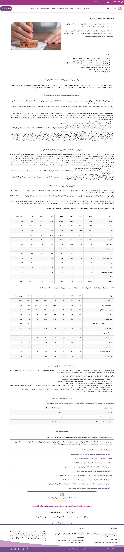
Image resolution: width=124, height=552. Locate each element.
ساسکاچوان (109, 244)
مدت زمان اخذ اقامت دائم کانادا (98, 69)
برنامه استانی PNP (107, 305)
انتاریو (110, 221)
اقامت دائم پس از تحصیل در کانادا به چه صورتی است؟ (92, 458)
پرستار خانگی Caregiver (106, 352)
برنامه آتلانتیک (108, 328)
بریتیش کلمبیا (108, 226)
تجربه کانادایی (108, 301)
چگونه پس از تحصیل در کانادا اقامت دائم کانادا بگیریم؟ (90, 59)
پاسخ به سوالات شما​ (101, 72)
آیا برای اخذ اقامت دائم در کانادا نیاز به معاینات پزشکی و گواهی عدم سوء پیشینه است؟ (82, 475)
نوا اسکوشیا (109, 249)
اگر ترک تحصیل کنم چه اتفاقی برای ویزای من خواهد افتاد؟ (91, 463)
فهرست (107, 54)
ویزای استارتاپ (108, 338)
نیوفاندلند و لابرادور (107, 263)
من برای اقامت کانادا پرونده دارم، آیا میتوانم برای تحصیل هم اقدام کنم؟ (87, 467)
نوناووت (110, 277)
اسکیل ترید (109, 342)
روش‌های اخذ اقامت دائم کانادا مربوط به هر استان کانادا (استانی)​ (87, 63)
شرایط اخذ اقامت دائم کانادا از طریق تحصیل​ (94, 67)
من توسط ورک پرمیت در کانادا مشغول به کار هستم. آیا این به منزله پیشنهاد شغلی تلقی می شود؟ (78, 484)
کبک (111, 230)
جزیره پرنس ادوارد (107, 258)
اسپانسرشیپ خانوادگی (106, 310)
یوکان (110, 267)
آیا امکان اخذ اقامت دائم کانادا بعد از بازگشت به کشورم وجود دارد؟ (89, 488)
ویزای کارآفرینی (108, 356)
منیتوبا (110, 240)
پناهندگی (109, 314)
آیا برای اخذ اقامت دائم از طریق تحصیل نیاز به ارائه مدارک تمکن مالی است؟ (86, 480)
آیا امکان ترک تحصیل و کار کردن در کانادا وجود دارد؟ (93, 471)
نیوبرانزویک (109, 254)
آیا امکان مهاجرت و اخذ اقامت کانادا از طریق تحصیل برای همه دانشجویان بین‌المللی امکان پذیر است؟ (78, 437)
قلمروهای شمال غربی (106, 272)
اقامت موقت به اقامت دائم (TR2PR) (102, 324)
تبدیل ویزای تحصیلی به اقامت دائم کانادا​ (95, 65)
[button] (2, 2)
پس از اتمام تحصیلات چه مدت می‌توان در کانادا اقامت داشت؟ (90, 454)
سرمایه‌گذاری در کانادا (106, 333)
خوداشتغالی (109, 347)
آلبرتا (110, 235)
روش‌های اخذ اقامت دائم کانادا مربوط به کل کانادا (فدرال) (90, 61)
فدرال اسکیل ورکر (107, 319)
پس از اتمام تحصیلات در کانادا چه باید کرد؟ (96, 450)
